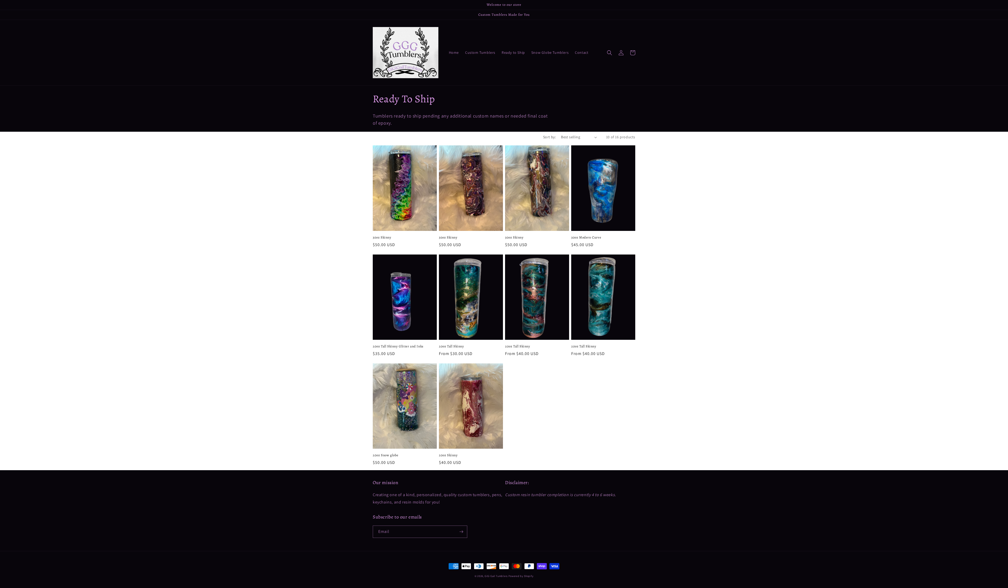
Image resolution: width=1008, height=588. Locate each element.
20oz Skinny (448, 455)
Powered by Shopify (521, 576)
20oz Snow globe (385, 455)
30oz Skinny (382, 237)
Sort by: (549, 137)
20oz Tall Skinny (451, 346)
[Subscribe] (461, 532)
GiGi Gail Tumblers (496, 576)
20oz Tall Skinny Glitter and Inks (398, 346)
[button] (609, 53)
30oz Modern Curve (586, 237)
